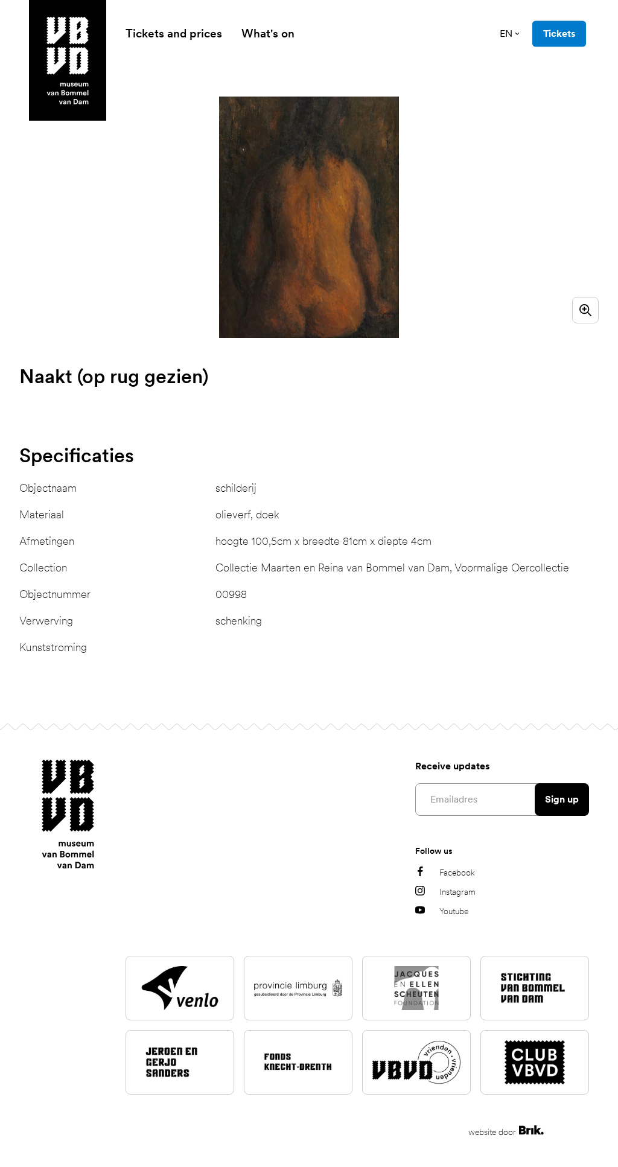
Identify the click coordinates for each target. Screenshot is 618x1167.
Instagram (457, 892)
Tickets (559, 33)
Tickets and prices (174, 33)
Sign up (562, 799)
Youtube (453, 911)
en (506, 33)
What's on (268, 33)
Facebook (457, 872)
